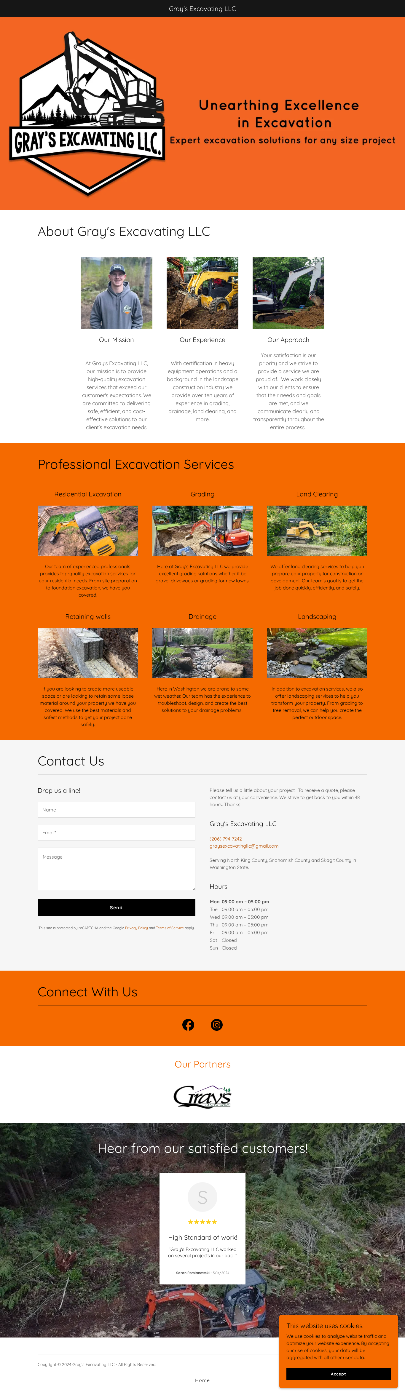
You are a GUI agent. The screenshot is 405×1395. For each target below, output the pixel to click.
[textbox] (116, 810)
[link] (203, 9)
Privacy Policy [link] (136, 928)
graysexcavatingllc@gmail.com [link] (244, 846)
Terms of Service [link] (170, 928)
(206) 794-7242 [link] (226, 839)
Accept (338, 1373)
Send (116, 907)
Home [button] (202, 1380)
